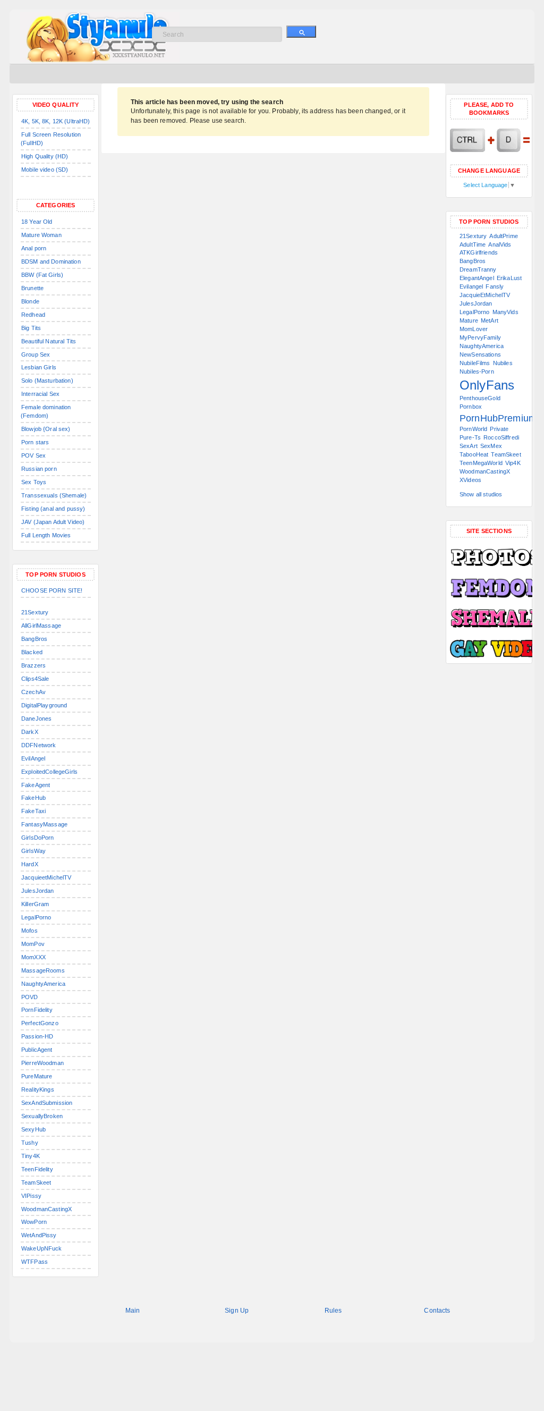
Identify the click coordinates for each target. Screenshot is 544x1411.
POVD (29, 997)
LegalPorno (36, 917)
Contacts (437, 1310)
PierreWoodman (42, 1063)
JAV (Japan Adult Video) (52, 522)
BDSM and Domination (51, 261)
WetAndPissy (39, 1235)
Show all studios (481, 494)
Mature (469, 320)
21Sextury (34, 612)
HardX (29, 864)
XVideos (470, 480)
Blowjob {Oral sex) (46, 429)
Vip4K (513, 463)
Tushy (29, 1142)
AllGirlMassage (41, 625)
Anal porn (33, 248)
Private (499, 429)
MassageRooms (43, 970)
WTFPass (34, 1261)
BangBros (34, 639)
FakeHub (33, 798)
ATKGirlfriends (479, 252)
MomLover (474, 329)
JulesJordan (37, 891)
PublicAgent (37, 1049)
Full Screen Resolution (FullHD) (51, 138)
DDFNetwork (38, 745)
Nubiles (503, 363)
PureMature (36, 1076)
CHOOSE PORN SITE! (51, 590)
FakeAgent (35, 785)
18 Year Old (37, 221)
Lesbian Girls (38, 367)
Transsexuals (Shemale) (54, 495)
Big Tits (31, 328)
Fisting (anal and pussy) (53, 508)
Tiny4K (30, 1156)
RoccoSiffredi (501, 437)
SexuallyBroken (42, 1116)
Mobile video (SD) (44, 169)
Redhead (33, 314)
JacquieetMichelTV (46, 877)
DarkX (29, 732)
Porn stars (35, 442)
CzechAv (33, 692)
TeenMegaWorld (481, 463)
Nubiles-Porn (477, 371)
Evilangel (471, 286)
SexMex (491, 446)
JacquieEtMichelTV (485, 295)
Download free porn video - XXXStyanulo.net (110, 37)
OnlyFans (487, 385)
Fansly (495, 286)
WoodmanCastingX (46, 1209)
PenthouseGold (480, 398)
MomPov (33, 944)
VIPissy (31, 1196)
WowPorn (34, 1222)
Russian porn (39, 469)
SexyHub (33, 1129)
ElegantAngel (477, 278)
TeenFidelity (37, 1169)
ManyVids (505, 312)
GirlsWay (33, 851)
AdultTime (473, 244)
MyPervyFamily (480, 337)
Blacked (31, 652)
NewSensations (480, 354)
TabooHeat (474, 454)
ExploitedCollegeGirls (49, 771)
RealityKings (37, 1089)
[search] (301, 32)
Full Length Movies (46, 535)
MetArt (489, 320)
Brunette (32, 288)
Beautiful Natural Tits (48, 341)
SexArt (469, 446)
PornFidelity (37, 1010)
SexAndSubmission (46, 1103)
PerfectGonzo (39, 1023)
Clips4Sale (35, 678)
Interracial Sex (40, 394)
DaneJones (36, 718)
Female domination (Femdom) (46, 411)
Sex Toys (33, 482)
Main (132, 1310)
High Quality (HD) (44, 156)
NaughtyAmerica (43, 984)
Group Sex (35, 354)
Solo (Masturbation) (47, 380)
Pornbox (471, 406)
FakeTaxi (33, 811)
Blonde (30, 301)
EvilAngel (33, 758)
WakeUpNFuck (41, 1248)
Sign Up (237, 1310)
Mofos (29, 930)
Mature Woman (41, 235)
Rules (333, 1310)
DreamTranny (478, 269)
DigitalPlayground (44, 705)
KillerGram (35, 904)
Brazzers (33, 665)
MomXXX (33, 957)
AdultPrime (503, 236)
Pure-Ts (470, 437)
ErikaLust (509, 278)
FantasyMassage (44, 824)
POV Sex (33, 455)
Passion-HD (37, 1036)
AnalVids (499, 244)
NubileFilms (475, 363)
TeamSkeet (36, 1182)
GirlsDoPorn (37, 837)
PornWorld (473, 429)
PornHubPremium (498, 418)
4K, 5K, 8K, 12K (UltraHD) (55, 121)
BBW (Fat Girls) (42, 275)
